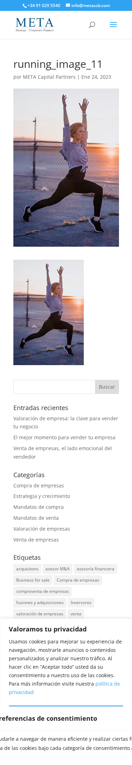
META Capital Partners (49, 76)
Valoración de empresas (41, 528)
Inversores (81, 602)
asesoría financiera (95, 569)
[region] (66, 691)
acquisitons (27, 569)
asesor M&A (57, 569)
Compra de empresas (38, 485)
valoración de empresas (39, 614)
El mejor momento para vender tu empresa (64, 437)
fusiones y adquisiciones (40, 602)
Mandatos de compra (38, 507)
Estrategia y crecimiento (41, 496)
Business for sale (33, 580)
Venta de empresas (36, 539)
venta (75, 614)
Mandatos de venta (36, 517)
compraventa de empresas (42, 591)
